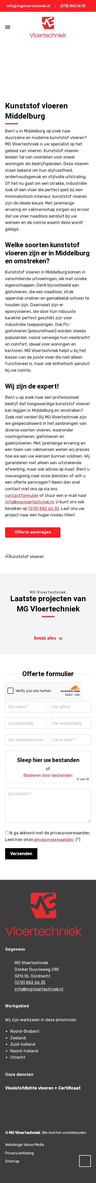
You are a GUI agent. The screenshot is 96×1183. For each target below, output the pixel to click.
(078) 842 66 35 (73, 6)
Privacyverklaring (19, 1153)
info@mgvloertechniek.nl (28, 6)
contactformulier (21, 495)
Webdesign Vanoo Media (24, 1145)
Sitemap (12, 1161)
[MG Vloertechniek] (48, 27)
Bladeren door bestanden (48, 775)
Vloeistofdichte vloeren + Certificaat (43, 1088)
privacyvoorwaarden (53, 839)
